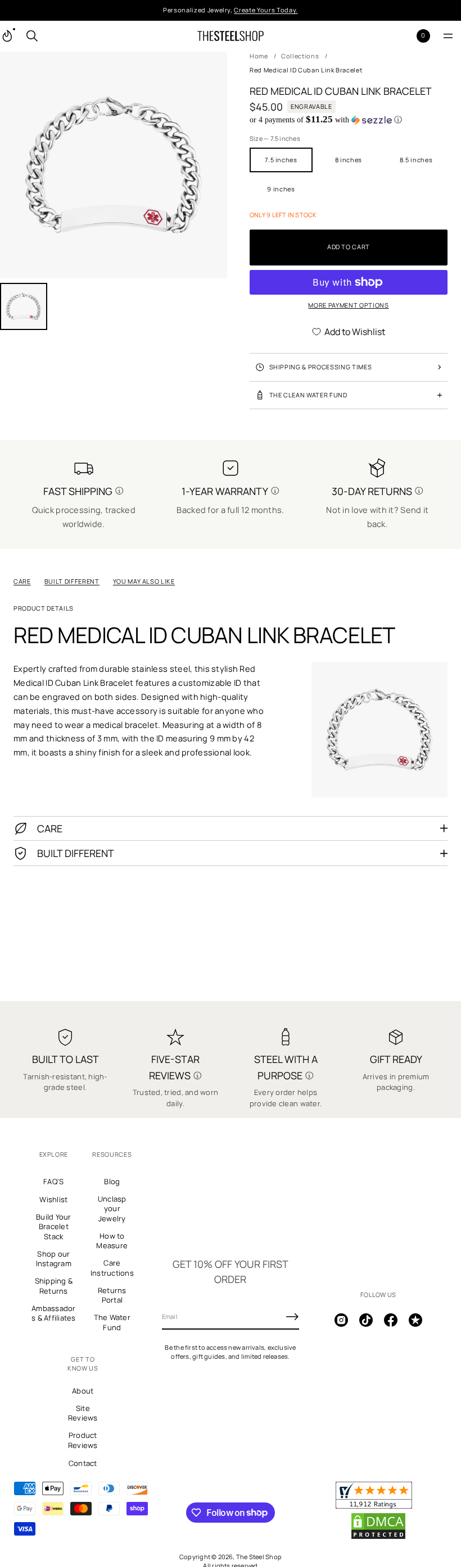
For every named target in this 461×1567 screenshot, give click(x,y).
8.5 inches (416, 159)
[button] (32, 36)
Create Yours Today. (266, 10)
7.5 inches (281, 159)
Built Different (72, 581)
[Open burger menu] (448, 36)
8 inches (348, 159)
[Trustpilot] (415, 1320)
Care (22, 581)
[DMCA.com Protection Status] (378, 1537)
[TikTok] (366, 1320)
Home (259, 56)
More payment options (348, 305)
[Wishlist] (405, 36)
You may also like (144, 581)
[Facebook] (390, 1320)
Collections (300, 56)
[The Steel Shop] (230, 36)
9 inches (281, 189)
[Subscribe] (292, 1316)
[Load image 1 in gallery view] (23, 306)
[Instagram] (341, 1320)
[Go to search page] (32, 36)
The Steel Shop (259, 1556)
